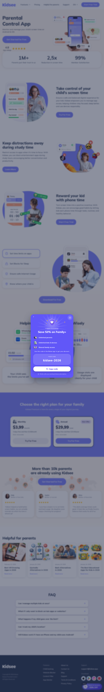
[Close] (70, 317)
